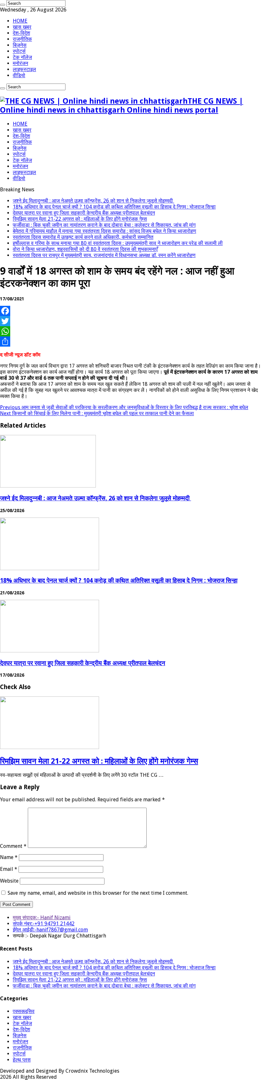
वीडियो (19, 75)
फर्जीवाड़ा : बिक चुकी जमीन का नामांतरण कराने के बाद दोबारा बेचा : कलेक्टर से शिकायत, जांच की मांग (104, 225)
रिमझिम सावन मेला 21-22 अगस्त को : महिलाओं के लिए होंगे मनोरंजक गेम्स (80, 219)
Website (9, 881)
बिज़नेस (20, 45)
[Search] (2, 5)
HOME (20, 21)
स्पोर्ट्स (19, 51)
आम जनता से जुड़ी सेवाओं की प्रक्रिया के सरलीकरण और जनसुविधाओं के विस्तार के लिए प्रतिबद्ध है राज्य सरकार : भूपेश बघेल (124, 407)
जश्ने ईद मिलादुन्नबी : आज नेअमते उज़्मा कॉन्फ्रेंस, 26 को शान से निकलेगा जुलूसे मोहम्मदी (93, 201)
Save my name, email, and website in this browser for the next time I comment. (98, 893)
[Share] (131, 341)
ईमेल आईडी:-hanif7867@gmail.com (50, 930)
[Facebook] (131, 311)
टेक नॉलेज (22, 57)
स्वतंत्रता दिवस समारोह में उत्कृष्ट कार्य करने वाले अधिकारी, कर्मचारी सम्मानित (83, 237)
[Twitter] (131, 321)
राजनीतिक (22, 39)
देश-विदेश (21, 33)
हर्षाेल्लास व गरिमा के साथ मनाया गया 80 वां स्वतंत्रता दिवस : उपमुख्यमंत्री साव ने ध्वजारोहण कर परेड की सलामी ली (118, 243)
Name (9, 857)
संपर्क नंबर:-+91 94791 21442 (43, 924)
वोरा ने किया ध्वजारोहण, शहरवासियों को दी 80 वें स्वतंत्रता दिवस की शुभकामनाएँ (85, 249)
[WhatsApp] (131, 331)
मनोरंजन (20, 63)
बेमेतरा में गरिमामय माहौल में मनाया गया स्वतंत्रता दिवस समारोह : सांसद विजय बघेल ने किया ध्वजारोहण (104, 231)
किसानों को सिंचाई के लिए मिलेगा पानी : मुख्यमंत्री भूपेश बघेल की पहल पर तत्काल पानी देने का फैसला (97, 413)
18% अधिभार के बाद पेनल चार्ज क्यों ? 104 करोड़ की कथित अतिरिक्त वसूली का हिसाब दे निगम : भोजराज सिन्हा (114, 207)
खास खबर (22, 27)
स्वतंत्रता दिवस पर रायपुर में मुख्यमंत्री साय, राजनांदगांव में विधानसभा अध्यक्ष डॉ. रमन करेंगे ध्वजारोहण (104, 255)
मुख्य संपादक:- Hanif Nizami (42, 918)
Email (8, 869)
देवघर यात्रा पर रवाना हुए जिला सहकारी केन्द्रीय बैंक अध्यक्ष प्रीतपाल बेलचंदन (84, 213)
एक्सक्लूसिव (24, 1011)
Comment (13, 846)
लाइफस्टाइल (24, 69)
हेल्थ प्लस (22, 1060)
